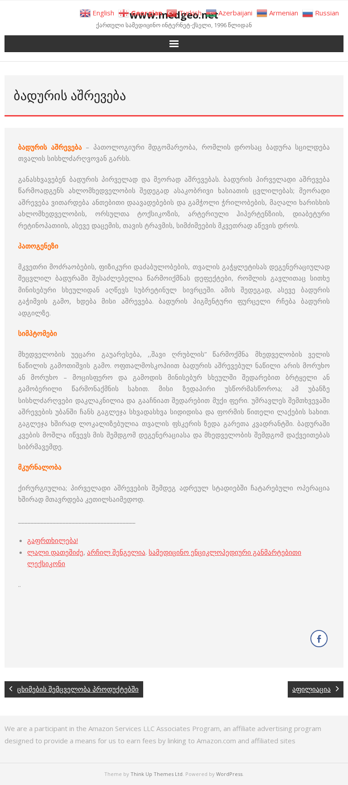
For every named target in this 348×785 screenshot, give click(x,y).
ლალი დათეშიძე (55, 552)
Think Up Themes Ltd (156, 773)
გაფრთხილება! (52, 540)
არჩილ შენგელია (116, 552)
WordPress (229, 773)
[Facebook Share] (319, 638)
